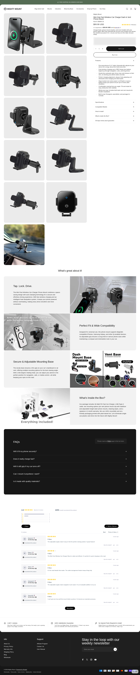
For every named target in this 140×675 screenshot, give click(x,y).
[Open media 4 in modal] (66, 76)
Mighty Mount (97, 14)
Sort (104, 532)
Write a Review (113, 526)
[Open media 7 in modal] (24, 160)
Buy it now (114, 55)
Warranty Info (8, 649)
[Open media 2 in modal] (66, 33)
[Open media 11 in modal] (24, 244)
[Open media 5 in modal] (24, 118)
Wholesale (7, 657)
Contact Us (40, 646)
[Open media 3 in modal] (24, 76)
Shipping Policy (9, 652)
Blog (5, 654)
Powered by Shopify (21, 669)
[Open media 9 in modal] (24, 202)
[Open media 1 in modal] (24, 33)
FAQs (109, 441)
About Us (7, 643)
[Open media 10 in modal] (66, 202)
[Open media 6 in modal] (66, 118)
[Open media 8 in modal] (66, 160)
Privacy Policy (8, 646)
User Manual (41, 649)
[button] (129, 25)
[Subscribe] (115, 649)
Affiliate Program (42, 643)
